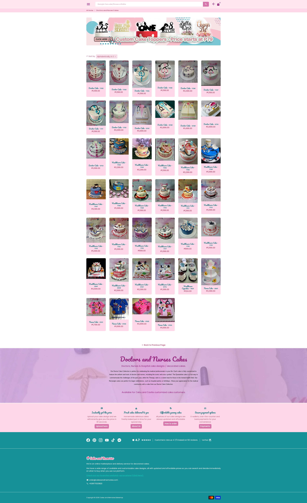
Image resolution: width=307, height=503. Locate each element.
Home (89, 10)
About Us (136, 426)
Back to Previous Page (153, 345)
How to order (171, 423)
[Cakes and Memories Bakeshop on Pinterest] (94, 440)
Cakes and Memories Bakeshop (111, 498)
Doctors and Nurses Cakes (107, 10)
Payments (205, 426)
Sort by (90, 56)
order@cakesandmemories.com (102, 480)
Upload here (102, 426)
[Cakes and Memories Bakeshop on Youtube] (107, 440)
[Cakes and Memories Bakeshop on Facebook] (88, 440)
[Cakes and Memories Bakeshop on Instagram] (100, 440)
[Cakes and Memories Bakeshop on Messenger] (119, 440)
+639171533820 (94, 483)
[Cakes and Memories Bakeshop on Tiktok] (113, 440)
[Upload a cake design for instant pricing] (153, 31)
